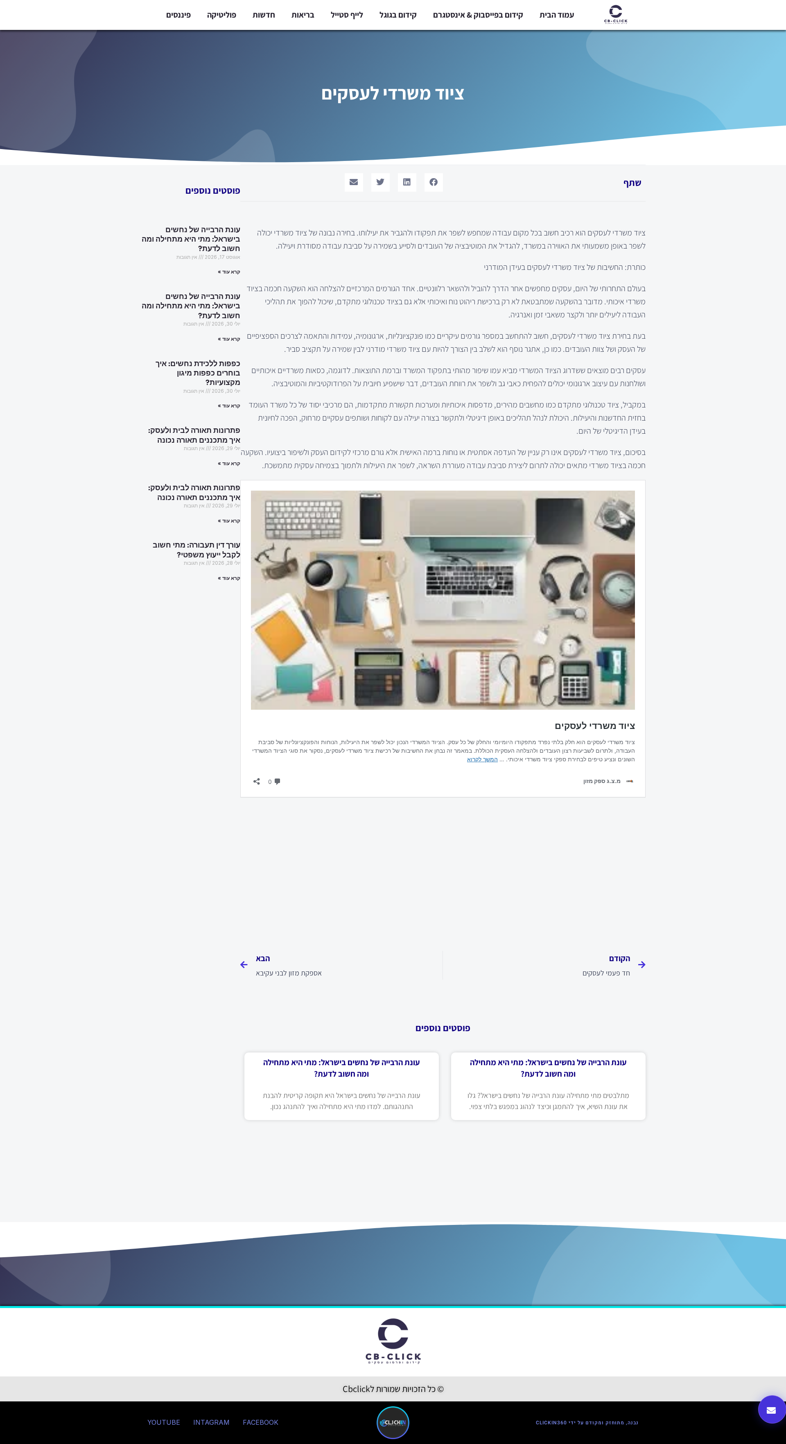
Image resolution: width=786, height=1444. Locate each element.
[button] (434, 182)
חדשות (264, 14)
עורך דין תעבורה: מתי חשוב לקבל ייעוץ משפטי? (196, 550)
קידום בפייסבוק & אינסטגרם (478, 14)
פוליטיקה (221, 14)
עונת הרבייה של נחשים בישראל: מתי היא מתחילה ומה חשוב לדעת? (191, 239)
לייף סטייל (347, 14)
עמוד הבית (557, 14)
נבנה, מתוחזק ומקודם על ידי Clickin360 (587, 1422)
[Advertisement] (443, 871)
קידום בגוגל (398, 14)
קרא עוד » (229, 272)
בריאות (302, 14)
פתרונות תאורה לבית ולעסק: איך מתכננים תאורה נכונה (194, 435)
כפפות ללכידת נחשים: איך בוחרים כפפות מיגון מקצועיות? (198, 373)
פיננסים (178, 14)
